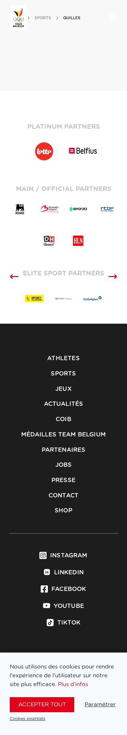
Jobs (63, 465)
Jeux (63, 389)
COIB (63, 419)
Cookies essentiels (27, 719)
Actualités (63, 404)
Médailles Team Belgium (63, 435)
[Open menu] (113, 18)
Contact (63, 496)
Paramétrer (100, 704)
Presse (63, 480)
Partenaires (64, 450)
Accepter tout (42, 704)
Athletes (63, 358)
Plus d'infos (73, 684)
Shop (63, 511)
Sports (63, 374)
